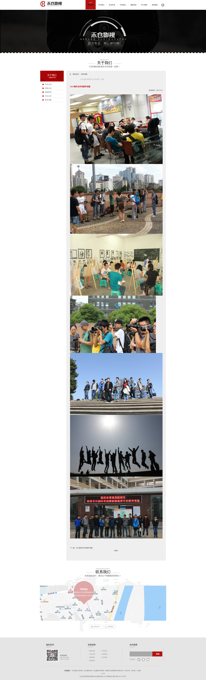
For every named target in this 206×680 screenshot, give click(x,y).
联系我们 (155, 5)
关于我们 (101, 5)
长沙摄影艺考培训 (98, 670)
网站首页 (91, 5)
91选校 (138, 670)
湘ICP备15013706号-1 (119, 676)
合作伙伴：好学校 (130, 670)
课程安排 (133, 5)
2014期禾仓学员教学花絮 (84, 548)
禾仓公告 (48, 96)
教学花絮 (48, 100)
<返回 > (116, 550)
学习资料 (144, 5)
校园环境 (48, 92)
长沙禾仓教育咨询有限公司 (88, 676)
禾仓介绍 (48, 84)
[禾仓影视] (52, 9)
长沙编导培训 (88, 670)
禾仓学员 (112, 5)
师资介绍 (48, 88)
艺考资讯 (123, 5)
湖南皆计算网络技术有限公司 (114, 670)
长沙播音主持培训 (77, 670)
